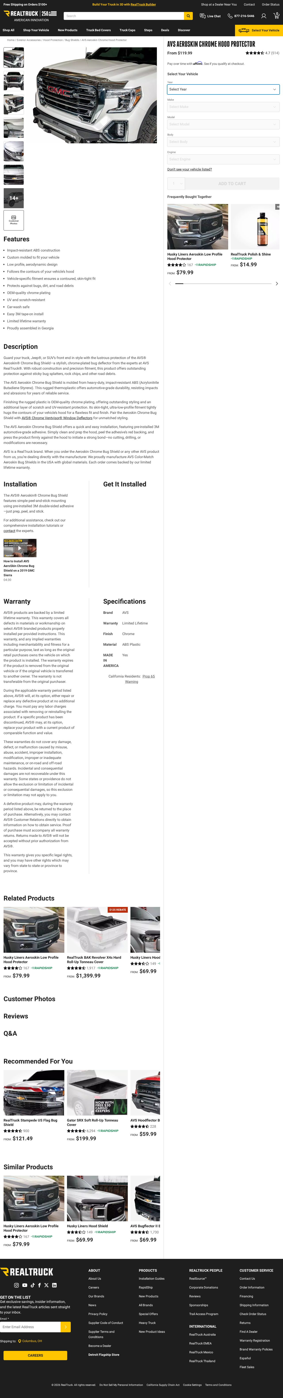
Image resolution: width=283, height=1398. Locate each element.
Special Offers (148, 1314)
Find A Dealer (249, 1331)
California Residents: (132, 679)
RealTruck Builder (143, 4)
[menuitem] (8, 30)
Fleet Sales (247, 1367)
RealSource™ (198, 1278)
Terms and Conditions (218, 1384)
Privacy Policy (97, 1314)
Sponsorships (198, 1305)
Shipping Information (254, 1305)
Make (170, 99)
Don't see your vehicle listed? (189, 169)
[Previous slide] (170, 283)
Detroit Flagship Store (103, 1354)
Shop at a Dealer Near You (219, 4)
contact (9, 531)
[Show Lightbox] (93, 95)
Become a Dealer (99, 1346)
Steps (148, 30)
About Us (94, 1278)
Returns (245, 1323)
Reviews (195, 1296)
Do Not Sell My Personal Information (121, 1384)
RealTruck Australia (202, 1334)
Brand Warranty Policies (256, 1349)
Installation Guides (151, 1278)
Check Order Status (253, 1314)
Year (170, 82)
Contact (249, 4)
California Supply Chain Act (163, 1384)
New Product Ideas (152, 1331)
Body (170, 134)
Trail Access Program (203, 1314)
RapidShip (146, 1287)
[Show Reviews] (262, 53)
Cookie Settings (192, 1384)
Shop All (8, 30)
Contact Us (247, 1278)
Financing (246, 1296)
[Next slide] (276, 283)
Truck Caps (127, 30)
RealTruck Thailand (202, 1361)
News (92, 1305)
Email (4, 1318)
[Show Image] (14, 57)
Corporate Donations (203, 1287)
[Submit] (66, 1327)
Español (245, 1358)
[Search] (188, 16)
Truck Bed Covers (98, 30)
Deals (165, 30)
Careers (93, 1287)
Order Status (270, 4)
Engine (171, 152)
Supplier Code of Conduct (105, 1323)
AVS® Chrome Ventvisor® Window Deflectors (57, 418)
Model (171, 117)
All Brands (146, 1305)
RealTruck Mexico (201, 1352)
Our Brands (96, 1296)
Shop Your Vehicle (36, 30)
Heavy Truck (147, 1323)
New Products (67, 30)
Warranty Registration (255, 1340)
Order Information (252, 1287)
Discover (184, 30)
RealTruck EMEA (200, 1343)
